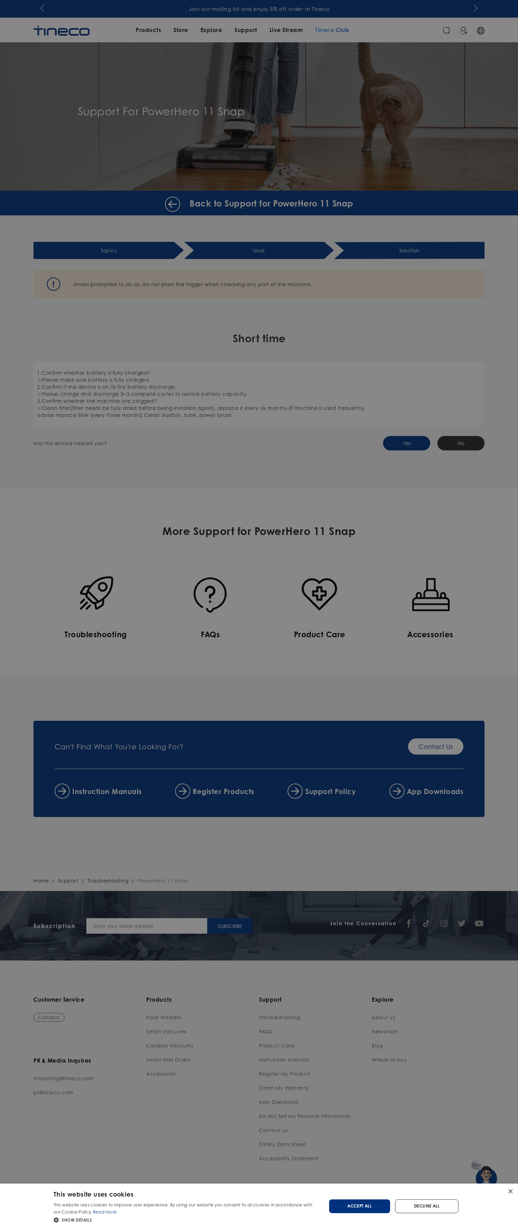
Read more (105, 1212)
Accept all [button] (359, 1206)
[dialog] (259, 1206)
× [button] (510, 1191)
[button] (186, 1220)
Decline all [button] (426, 1206)
